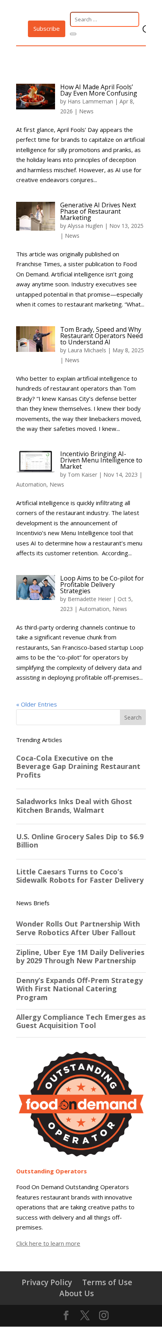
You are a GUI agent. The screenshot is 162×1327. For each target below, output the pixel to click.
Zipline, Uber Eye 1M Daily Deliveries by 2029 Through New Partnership (80, 956)
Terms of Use (107, 1282)
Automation (31, 484)
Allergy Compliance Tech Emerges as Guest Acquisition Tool (80, 1021)
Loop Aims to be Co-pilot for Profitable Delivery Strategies (102, 584)
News (86, 111)
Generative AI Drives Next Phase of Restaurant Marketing (98, 211)
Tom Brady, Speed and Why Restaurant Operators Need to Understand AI (101, 335)
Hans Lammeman (90, 101)
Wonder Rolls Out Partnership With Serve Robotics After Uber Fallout (78, 928)
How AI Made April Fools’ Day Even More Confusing (99, 90)
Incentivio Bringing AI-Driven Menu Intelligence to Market (101, 460)
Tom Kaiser (82, 474)
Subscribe (46, 28)
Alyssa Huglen (85, 225)
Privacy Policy (47, 1282)
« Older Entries (36, 704)
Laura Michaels (87, 350)
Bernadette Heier (89, 599)
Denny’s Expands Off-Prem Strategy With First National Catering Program (79, 989)
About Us (76, 1293)
